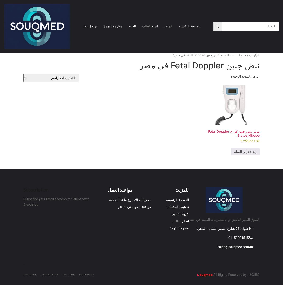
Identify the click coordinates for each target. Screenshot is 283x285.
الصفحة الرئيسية (189, 26)
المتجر (168, 26)
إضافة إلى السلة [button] (245, 152)
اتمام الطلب (150, 26)
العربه (132, 26)
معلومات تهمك (112, 26)
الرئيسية (254, 55)
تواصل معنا (90, 26)
